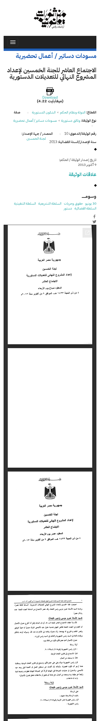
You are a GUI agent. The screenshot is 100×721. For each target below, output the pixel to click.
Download (50, 97)
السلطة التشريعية (49, 203)
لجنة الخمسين (36, 138)
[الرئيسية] (50, 18)
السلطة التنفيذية (25, 203)
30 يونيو (90, 203)
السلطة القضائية (85, 208)
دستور (68, 208)
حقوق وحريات (73, 203)
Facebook (94, 216)
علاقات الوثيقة (82, 174)
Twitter (94, 222)
